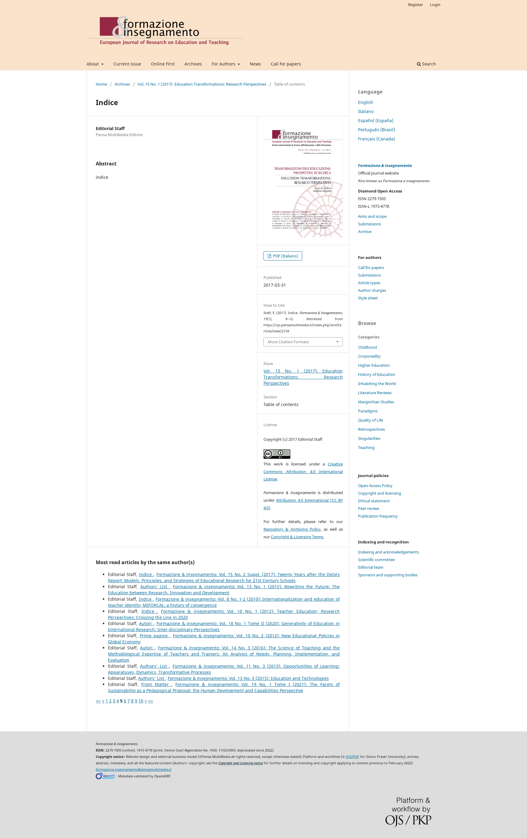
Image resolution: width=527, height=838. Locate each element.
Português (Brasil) (376, 130)
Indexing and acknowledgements (388, 552)
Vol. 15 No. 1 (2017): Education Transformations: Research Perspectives (202, 84)
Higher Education (374, 365)
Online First (163, 64)
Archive (364, 231)
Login (435, 4)
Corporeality (369, 356)
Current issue (127, 64)
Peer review (368, 508)
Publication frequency (378, 516)
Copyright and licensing (379, 493)
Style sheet (368, 298)
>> (150, 701)
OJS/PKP (352, 757)
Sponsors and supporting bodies (388, 575)
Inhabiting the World (377, 383)
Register (415, 4)
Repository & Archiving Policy (292, 529)
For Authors (224, 64)
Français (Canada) (376, 139)
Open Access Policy (375, 485)
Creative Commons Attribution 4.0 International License (303, 471)
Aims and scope (372, 216)
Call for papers (286, 64)
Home (101, 84)
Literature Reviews (375, 392)
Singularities (369, 438)
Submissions (369, 224)
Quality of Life (370, 420)
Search (428, 64)
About (93, 64)
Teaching (366, 447)
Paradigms (368, 411)
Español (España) (375, 120)
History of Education (376, 374)
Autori (146, 623)
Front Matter (156, 684)
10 (140, 701)
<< (98, 701)
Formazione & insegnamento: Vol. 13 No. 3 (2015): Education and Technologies (248, 678)
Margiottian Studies (376, 402)
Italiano (366, 111)
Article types (369, 282)
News (255, 64)
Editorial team (370, 567)
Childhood (367, 347)
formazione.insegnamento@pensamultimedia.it (133, 769)
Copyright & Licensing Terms (297, 536)
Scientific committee (376, 559)
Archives (193, 64)
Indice (146, 574)
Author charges (372, 290)
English (365, 102)
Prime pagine (155, 635)
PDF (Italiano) (285, 256)
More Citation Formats (288, 342)
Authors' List (155, 586)
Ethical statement (374, 501)
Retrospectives (371, 429)
